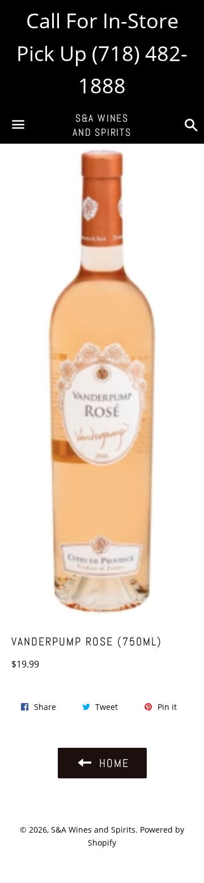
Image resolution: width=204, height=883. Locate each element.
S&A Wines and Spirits (102, 125)
